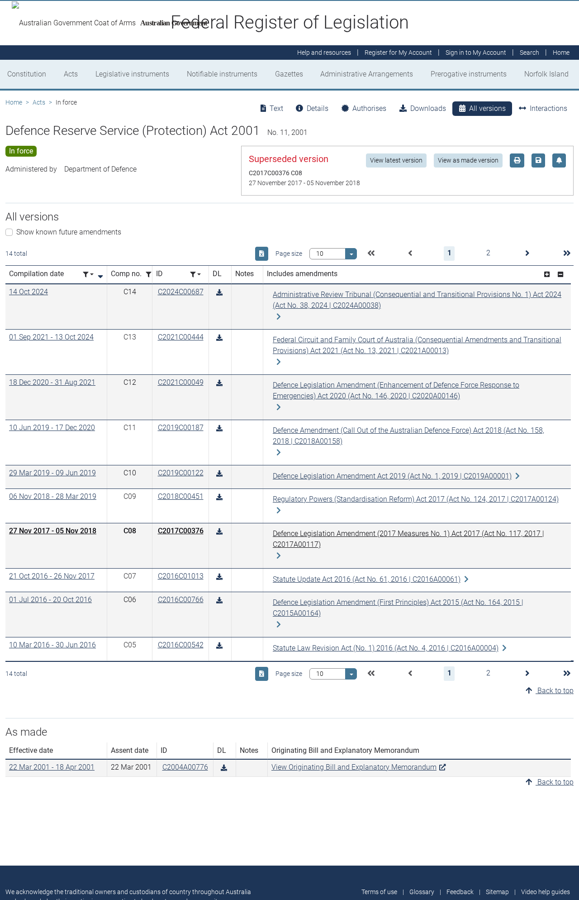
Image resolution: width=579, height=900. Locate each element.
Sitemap (497, 891)
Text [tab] (276, 108)
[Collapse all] (560, 275)
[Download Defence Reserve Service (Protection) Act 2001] (219, 292)
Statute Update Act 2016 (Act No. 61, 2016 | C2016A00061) (366, 579)
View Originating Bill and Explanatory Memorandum (354, 767)
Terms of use (379, 891)
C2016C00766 (181, 599)
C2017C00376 (181, 531)
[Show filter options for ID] (195, 275)
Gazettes (289, 74)
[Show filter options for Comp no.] (151, 275)
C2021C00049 (181, 382)
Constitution (26, 74)
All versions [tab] (487, 108)
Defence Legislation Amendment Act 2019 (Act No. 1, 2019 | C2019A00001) (392, 476)
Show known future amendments (68, 232)
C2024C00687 (181, 291)
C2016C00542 (181, 645)
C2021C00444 (181, 337)
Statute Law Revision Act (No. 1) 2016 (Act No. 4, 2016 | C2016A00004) (385, 648)
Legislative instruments (132, 74)
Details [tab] (317, 108)
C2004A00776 (185, 767)
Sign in (476, 52)
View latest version (396, 160)
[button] (370, 253)
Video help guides (545, 891)
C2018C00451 (181, 496)
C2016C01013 (181, 576)
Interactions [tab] (548, 108)
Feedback (460, 891)
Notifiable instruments (222, 74)
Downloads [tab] (428, 108)
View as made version (468, 160)
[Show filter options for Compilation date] (88, 275)
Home (13, 102)
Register (398, 52)
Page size (288, 253)
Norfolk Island (546, 74)
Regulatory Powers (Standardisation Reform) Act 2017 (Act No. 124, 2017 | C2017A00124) (416, 499)
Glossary (421, 891)
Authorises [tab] (369, 108)
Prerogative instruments (469, 74)
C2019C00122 (181, 473)
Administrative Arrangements (366, 74)
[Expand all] (547, 275)
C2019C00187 (181, 427)
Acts (71, 74)
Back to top (555, 690)
